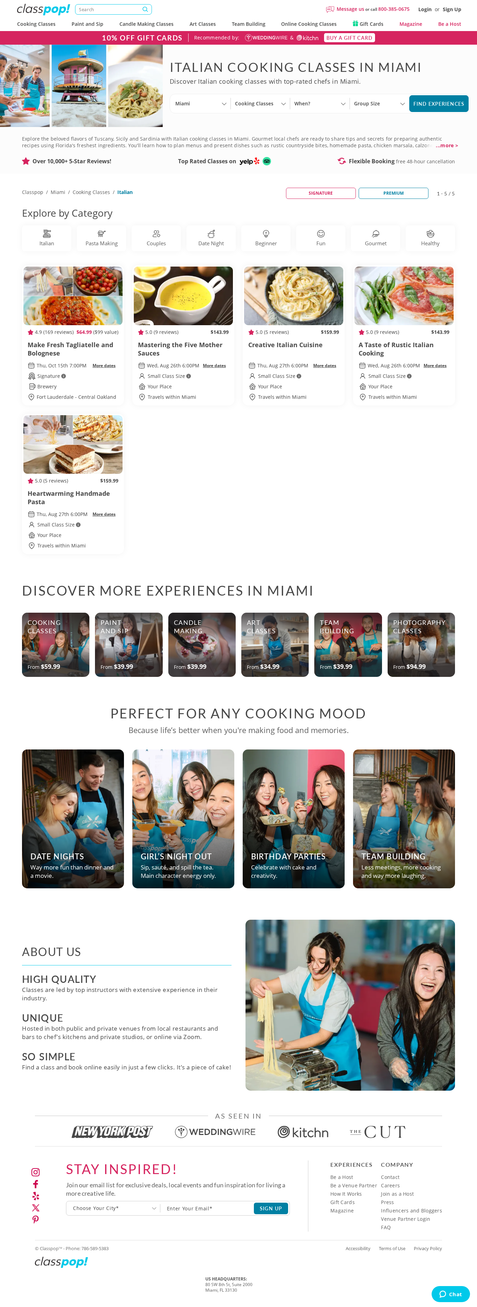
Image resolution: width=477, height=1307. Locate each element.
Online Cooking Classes (309, 24)
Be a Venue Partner (353, 1185)
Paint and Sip (87, 24)
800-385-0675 (394, 9)
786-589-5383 (95, 1248)
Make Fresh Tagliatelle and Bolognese (70, 349)
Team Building (248, 24)
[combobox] (113, 1208)
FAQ (386, 1227)
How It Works (346, 1193)
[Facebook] (35, 1184)
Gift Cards (370, 24)
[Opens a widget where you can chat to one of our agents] (450, 1295)
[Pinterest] (35, 1220)
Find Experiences (438, 103)
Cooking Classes (36, 24)
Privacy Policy (428, 1248)
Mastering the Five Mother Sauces (180, 349)
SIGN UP (271, 1208)
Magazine (410, 24)
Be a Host (449, 24)
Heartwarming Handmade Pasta (69, 497)
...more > (447, 145)
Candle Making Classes (146, 24)
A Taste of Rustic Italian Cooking (396, 349)
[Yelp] (35, 1196)
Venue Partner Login (405, 1219)
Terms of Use (392, 1248)
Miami (58, 192)
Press (387, 1202)
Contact (390, 1177)
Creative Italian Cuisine (285, 345)
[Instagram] (35, 1172)
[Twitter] (35, 1208)
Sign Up (452, 9)
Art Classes (203, 24)
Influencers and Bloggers (411, 1210)
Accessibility (358, 1248)
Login (425, 9)
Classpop (32, 192)
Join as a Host (397, 1193)
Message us (350, 9)
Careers (390, 1185)
